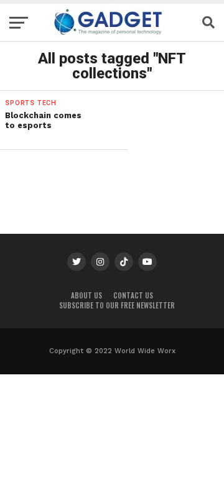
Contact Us (133, 295)
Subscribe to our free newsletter (117, 305)
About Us (86, 295)
